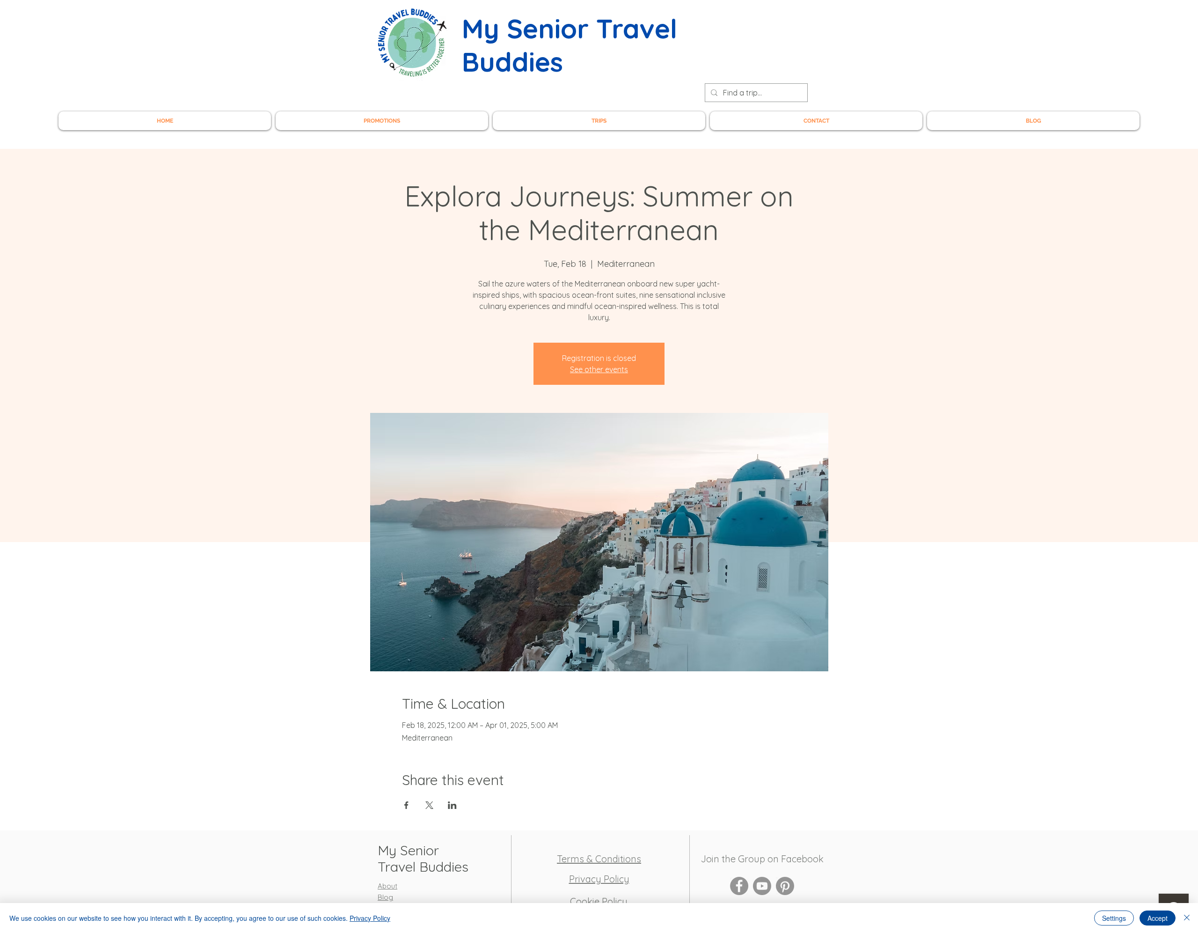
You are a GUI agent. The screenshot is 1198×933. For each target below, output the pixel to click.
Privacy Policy (370, 918)
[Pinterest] (785, 886)
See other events (599, 369)
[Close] (1186, 918)
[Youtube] (762, 886)
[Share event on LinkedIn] (452, 805)
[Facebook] (739, 886)
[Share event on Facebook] (406, 805)
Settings (1114, 918)
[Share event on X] (429, 805)
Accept (1157, 918)
